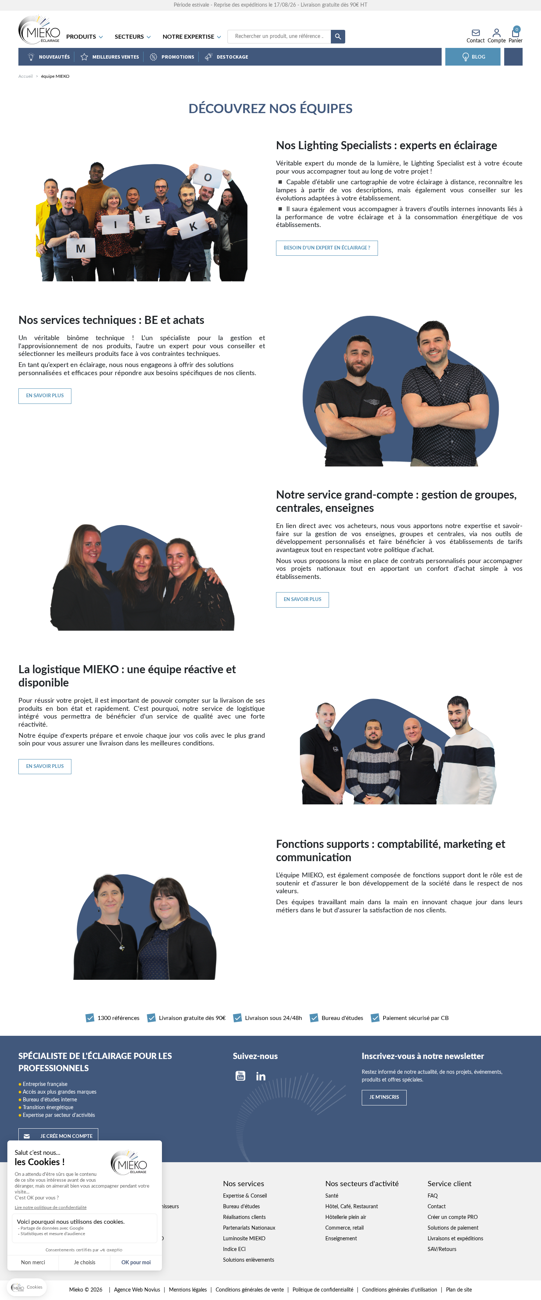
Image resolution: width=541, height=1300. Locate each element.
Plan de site (459, 1290)
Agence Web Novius (137, 1290)
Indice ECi (234, 1249)
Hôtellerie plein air (345, 1217)
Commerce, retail (344, 1228)
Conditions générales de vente (250, 1290)
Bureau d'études (241, 1206)
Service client (449, 1184)
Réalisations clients (244, 1217)
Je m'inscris (384, 1097)
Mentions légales (188, 1290)
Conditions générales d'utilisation (399, 1290)
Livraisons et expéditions (455, 1238)
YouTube (240, 1076)
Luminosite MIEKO (244, 1238)
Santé (331, 1196)
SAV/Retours (442, 1249)
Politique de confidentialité (323, 1290)
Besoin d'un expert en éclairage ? (327, 248)
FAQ (433, 1196)
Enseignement (341, 1238)
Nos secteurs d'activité (362, 1184)
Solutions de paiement (453, 1228)
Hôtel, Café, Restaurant (351, 1206)
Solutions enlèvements (248, 1260)
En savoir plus (45, 396)
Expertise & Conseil (245, 1196)
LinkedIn (261, 1076)
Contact (437, 1206)
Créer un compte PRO (453, 1217)
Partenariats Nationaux (249, 1228)
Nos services (243, 1184)
